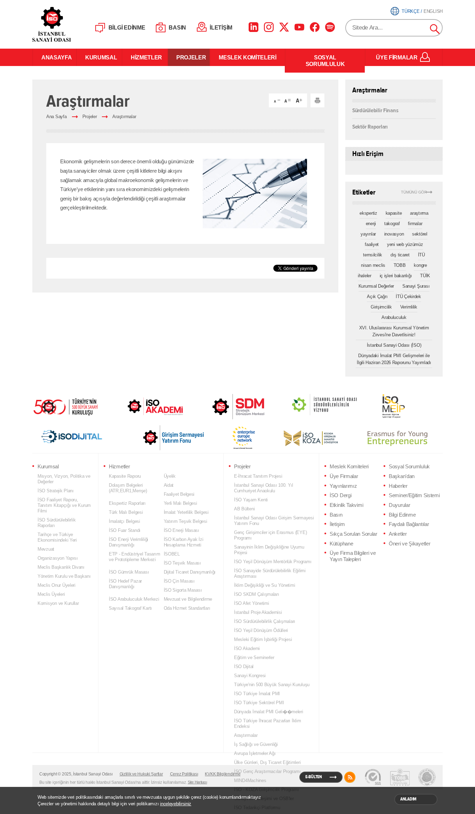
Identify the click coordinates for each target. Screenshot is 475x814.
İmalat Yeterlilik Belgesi (186, 512)
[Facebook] (315, 27)
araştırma (419, 213)
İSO (69, 24)
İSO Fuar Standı (124, 530)
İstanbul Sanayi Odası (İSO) (394, 345)
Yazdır (317, 100)
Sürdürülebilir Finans (375, 110)
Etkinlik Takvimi (346, 505)
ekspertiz (368, 213)
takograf (392, 223)
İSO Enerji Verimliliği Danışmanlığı (128, 542)
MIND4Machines (250, 780)
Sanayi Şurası (416, 286)
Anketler (398, 534)
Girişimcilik (381, 307)
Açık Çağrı (377, 296)
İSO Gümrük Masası (129, 572)
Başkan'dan (401, 476)
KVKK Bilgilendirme (222, 774)
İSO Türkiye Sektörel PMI (259, 702)
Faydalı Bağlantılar (409, 524)
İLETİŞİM (221, 28)
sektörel (419, 234)
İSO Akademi (147, 406)
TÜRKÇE (410, 11)
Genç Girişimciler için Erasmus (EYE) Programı (270, 535)
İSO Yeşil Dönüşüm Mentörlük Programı (272, 561)
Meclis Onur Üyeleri (56, 585)
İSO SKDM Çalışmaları (256, 594)
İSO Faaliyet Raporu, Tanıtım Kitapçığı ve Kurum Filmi (64, 505)
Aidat (169, 485)
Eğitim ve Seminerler (254, 657)
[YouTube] (299, 27)
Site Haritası (197, 782)
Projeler (89, 116)
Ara (435, 29)
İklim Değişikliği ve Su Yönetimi (264, 585)
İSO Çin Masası (179, 581)
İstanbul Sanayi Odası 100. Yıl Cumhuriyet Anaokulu (263, 488)
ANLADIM (408, 799)
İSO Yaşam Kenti (251, 499)
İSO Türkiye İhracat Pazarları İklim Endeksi (267, 723)
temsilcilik (372, 254)
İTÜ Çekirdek (408, 296)
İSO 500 (70, 406)
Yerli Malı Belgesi (180, 503)
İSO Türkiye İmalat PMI (257, 693)
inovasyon (394, 234)
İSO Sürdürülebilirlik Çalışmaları (264, 621)
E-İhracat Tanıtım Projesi (258, 476)
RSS (349, 777)
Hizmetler (119, 466)
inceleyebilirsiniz (175, 803)
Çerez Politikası (184, 774)
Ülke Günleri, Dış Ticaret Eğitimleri (267, 762)
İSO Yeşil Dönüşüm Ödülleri (261, 630)
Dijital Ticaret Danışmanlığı (190, 572)
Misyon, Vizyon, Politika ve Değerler (64, 479)
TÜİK (425, 275)
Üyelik (170, 476)
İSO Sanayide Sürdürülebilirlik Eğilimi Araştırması (270, 573)
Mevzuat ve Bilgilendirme (188, 599)
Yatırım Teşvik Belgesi (185, 521)
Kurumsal (48, 466)
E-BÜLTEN (313, 777)
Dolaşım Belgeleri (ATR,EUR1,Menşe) (128, 488)
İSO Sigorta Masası (183, 590)
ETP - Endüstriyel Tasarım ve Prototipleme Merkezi (134, 556)
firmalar (415, 223)
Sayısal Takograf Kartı (130, 608)
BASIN (177, 28)
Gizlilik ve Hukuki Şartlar (141, 774)
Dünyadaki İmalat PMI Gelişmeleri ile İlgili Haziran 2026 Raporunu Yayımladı (394, 359)
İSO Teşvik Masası (182, 563)
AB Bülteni (244, 508)
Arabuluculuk (393, 317)
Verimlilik (408, 307)
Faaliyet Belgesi (179, 494)
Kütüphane (341, 543)
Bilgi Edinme (402, 515)
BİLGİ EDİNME (126, 28)
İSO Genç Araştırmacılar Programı (267, 771)
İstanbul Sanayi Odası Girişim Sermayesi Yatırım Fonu (274, 520)
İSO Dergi (340, 495)
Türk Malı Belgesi (126, 512)
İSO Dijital (243, 666)
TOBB (400, 265)
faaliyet (372, 244)
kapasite (394, 213)
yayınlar (368, 234)
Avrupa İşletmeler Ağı (254, 753)
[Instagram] (269, 27)
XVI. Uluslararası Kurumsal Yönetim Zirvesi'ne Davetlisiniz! (394, 331)
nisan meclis (373, 265)
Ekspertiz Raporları (127, 503)
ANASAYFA (54, 57)
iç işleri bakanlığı (396, 275)
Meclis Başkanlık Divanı (61, 567)
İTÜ (421, 254)
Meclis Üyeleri (51, 594)
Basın (336, 515)
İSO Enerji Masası (181, 530)
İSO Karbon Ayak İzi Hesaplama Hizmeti (183, 542)
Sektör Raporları (370, 126)
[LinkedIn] (253, 27)
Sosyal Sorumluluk (409, 466)
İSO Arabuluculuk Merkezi (134, 599)
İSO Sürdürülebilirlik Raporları (56, 522)
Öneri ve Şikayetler (409, 543)
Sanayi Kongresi (250, 675)
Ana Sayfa (56, 116)
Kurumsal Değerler (376, 286)
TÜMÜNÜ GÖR (414, 192)
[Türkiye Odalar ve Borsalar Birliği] (427, 777)
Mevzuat (46, 549)
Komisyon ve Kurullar (58, 603)
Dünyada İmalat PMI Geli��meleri (268, 711)
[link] (224, 406)
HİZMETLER (145, 57)
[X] (284, 27)
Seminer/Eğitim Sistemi (414, 495)
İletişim (337, 524)
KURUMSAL (99, 57)
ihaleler (364, 275)
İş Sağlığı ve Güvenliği (256, 744)
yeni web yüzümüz (405, 244)
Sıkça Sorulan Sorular (353, 534)
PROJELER (188, 57)
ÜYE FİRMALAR (396, 57)
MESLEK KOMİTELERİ (247, 57)
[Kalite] (372, 777)
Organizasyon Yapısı (58, 558)
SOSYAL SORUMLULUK (325, 60)
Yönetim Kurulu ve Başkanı (64, 576)
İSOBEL (172, 554)
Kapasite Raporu (125, 476)
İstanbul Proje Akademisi (258, 612)
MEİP (381, 406)
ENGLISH (433, 11)
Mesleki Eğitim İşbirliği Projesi (263, 639)
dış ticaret (400, 254)
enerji (371, 223)
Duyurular (399, 505)
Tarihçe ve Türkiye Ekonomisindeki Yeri (57, 537)
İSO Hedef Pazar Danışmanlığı (125, 583)
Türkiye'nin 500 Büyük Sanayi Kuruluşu (271, 684)
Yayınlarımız (343, 486)
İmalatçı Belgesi (124, 521)
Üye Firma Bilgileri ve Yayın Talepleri (353, 556)
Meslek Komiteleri (349, 466)
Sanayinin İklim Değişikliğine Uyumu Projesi (269, 549)
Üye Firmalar (344, 476)
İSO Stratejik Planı (56, 490)
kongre (420, 265)
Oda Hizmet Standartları (187, 608)
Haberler (398, 486)
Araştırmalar (124, 116)
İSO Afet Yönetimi (251, 603)
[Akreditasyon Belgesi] (400, 777)
